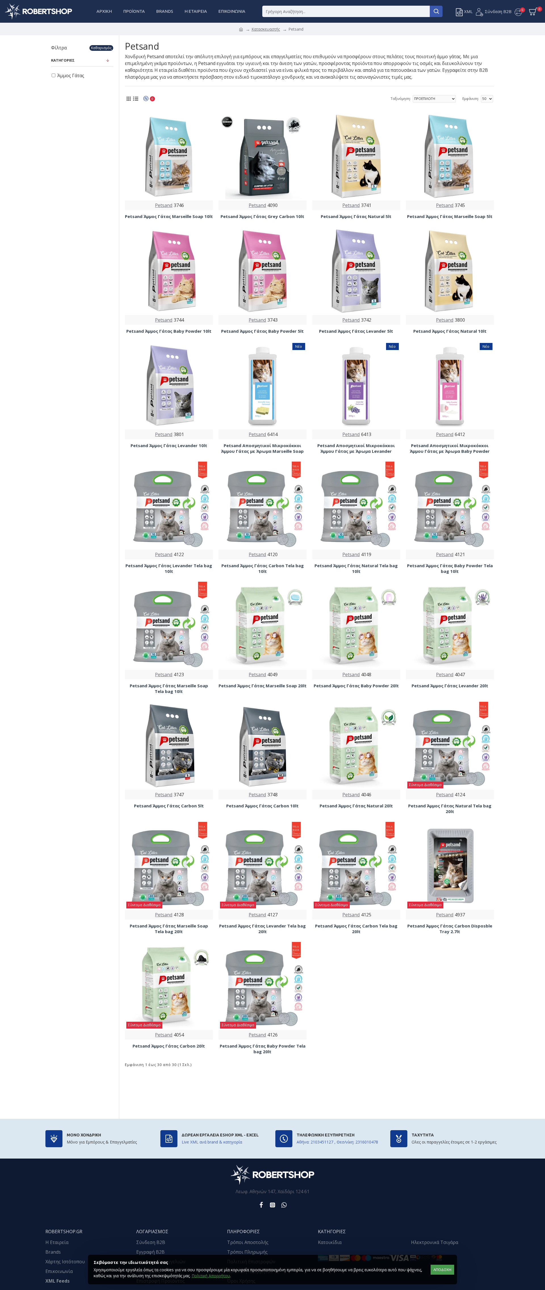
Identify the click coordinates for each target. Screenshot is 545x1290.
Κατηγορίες (63, 60)
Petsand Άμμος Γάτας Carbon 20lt (169, 1046)
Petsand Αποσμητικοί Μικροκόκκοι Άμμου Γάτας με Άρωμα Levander (356, 448)
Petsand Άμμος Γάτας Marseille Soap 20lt (263, 685)
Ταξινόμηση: (401, 98)
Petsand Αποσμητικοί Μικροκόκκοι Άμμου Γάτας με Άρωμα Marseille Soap (262, 448)
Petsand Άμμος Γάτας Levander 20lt (450, 685)
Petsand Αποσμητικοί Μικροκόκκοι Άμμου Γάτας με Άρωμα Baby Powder (450, 448)
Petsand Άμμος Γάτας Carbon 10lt (262, 806)
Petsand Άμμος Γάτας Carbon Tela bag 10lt (262, 568)
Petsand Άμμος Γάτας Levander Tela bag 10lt (168, 568)
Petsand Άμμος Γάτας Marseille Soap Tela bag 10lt (169, 688)
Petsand (163, 205)
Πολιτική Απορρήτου (211, 1275)
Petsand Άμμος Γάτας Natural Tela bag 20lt (449, 808)
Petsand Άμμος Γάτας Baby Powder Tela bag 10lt (450, 568)
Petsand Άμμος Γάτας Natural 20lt (356, 806)
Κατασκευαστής (265, 29)
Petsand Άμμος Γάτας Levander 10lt (169, 445)
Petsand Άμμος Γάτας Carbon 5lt (169, 806)
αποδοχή (442, 1269)
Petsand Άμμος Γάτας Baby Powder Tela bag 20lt (262, 1048)
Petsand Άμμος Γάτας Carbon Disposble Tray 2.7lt (449, 928)
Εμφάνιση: (470, 98)
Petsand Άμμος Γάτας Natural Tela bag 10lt (356, 568)
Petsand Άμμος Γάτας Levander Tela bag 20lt (262, 928)
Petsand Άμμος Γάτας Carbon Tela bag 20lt (356, 928)
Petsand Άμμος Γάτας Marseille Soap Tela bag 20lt (169, 928)
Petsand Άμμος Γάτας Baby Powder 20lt (356, 685)
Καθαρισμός (101, 47)
